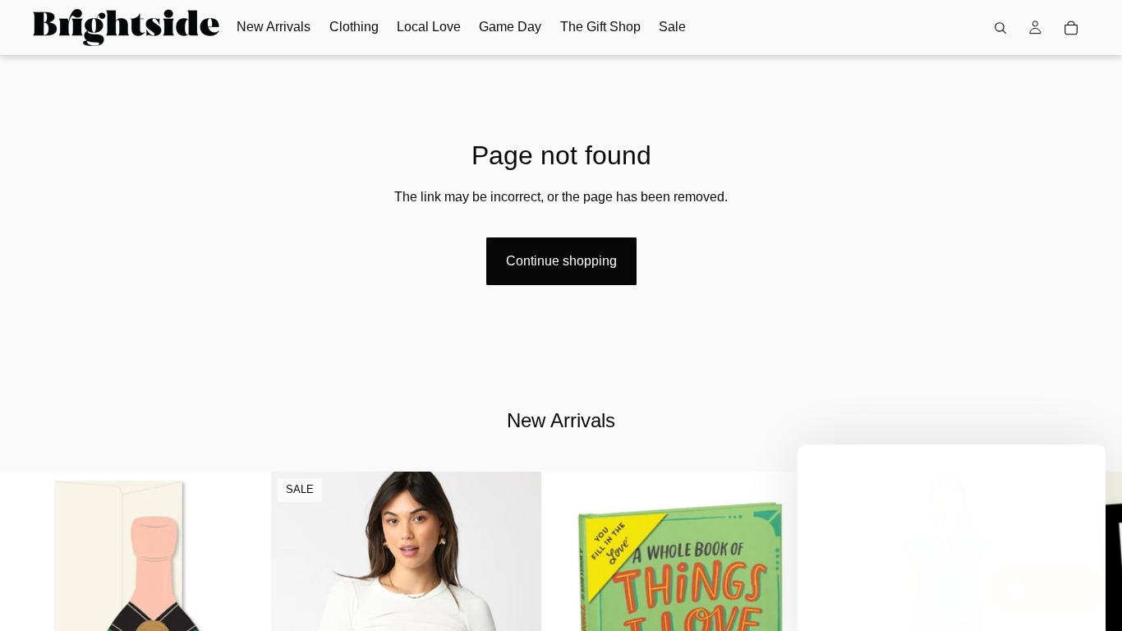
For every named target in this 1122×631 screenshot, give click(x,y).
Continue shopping (561, 261)
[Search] (1000, 28)
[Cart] (1071, 28)
